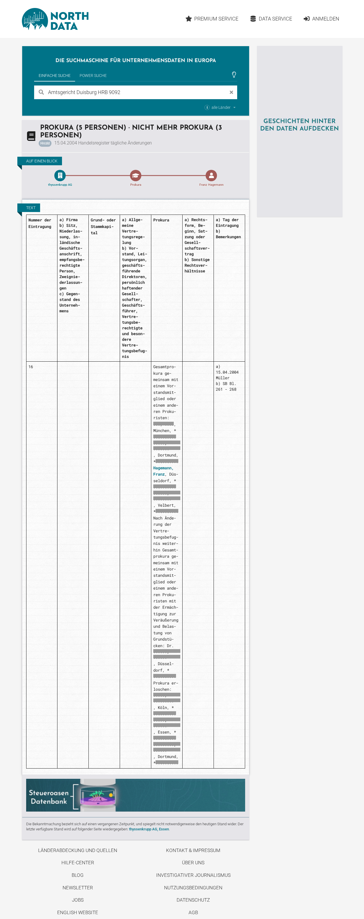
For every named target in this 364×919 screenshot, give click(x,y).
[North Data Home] (55, 19)
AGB (193, 912)
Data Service (275, 19)
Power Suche (93, 75)
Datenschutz (193, 900)
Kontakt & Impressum (193, 850)
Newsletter (78, 888)
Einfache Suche (55, 75)
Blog (78, 875)
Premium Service (216, 19)
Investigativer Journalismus (193, 875)
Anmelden (325, 19)
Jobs (78, 900)
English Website (77, 912)
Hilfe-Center (77, 862)
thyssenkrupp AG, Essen (149, 829)
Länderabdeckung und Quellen (77, 850)
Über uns (193, 862)
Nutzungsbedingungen (193, 888)
